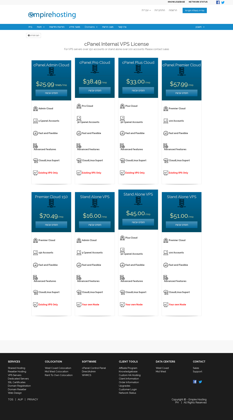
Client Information (129, 378)
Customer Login (128, 389)
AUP (20, 399)
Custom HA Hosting (130, 375)
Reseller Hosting (17, 371)
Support (197, 371)
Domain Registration (19, 385)
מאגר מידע (74, 26)
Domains (90, 26)
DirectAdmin (89, 371)
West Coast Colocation (58, 368)
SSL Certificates (16, 382)
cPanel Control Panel (94, 368)
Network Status (127, 392)
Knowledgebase (128, 371)
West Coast (162, 368)
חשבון (199, 26)
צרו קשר (122, 26)
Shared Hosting (16, 368)
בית (30, 26)
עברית (145, 10)
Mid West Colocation (56, 371)
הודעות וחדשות (57, 26)
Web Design (15, 392)
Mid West (161, 371)
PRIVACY (32, 399)
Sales (196, 368)
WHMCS (86, 375)
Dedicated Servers (18, 378)
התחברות (160, 10)
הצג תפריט (34, 35)
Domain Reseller (17, 389)
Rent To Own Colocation (59, 375)
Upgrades (124, 385)
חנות (40, 26)
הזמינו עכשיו (51, 93)
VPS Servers (14, 375)
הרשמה (173, 10)
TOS (10, 399)
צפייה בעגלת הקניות (194, 10)
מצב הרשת (107, 26)
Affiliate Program (128, 368)
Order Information (129, 382)
